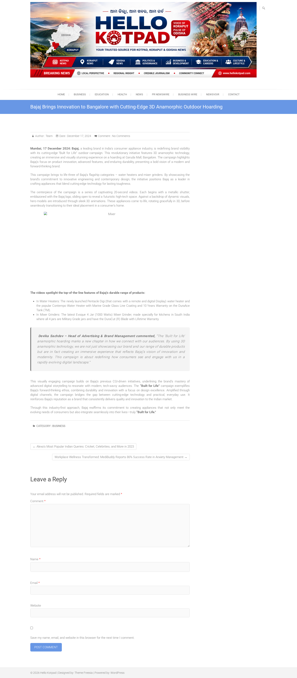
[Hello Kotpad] (143, 39)
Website (35, 605)
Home (61, 94)
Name (35, 559)
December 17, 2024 (78, 136)
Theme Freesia (84, 672)
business (80, 94)
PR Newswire (160, 94)
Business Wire (187, 94)
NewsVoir (212, 94)
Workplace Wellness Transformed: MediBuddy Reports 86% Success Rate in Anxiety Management (121, 457)
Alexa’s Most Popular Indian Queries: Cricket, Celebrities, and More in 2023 (83, 446)
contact (234, 94)
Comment (37, 501)
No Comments (121, 136)
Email (35, 583)
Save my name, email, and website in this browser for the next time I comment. (82, 638)
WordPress (117, 672)
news (139, 94)
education (102, 94)
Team (49, 136)
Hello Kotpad (48, 672)
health (122, 94)
